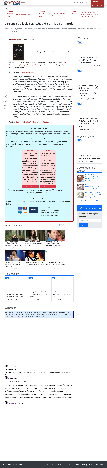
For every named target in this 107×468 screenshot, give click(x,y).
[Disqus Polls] (39, 341)
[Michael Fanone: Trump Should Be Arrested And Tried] (62, 283)
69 (78, 103)
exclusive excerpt (27, 72)
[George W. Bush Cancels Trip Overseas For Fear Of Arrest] (39, 283)
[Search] (89, 2)
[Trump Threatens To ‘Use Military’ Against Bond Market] (89, 48)
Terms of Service (14, 316)
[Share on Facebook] (5, 96)
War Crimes (33, 122)
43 (6, 278)
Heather (81, 99)
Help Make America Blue (89, 201)
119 (79, 42)
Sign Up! (83, 225)
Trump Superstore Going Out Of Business (89, 156)
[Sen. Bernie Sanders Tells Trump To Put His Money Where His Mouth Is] (89, 109)
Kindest (22, 214)
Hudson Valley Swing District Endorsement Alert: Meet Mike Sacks (92, 187)
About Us (55, 465)
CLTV (23, 3)
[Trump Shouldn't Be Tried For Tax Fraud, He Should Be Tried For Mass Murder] (16, 283)
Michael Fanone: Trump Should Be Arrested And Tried (61, 294)
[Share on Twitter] (5, 101)
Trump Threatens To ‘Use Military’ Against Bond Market (88, 60)
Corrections (99, 465)
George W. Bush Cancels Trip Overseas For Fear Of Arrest (38, 294)
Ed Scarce (81, 161)
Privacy (84, 465)
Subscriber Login (97, 5)
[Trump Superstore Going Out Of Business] (89, 146)
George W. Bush (22, 122)
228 (5, 106)
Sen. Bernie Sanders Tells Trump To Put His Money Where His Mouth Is (89, 122)
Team (48, 465)
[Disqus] (39, 385)
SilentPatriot (16, 39)
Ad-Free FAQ (30, 193)
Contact (63, 465)
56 (78, 140)
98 (78, 71)
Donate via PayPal (33, 210)
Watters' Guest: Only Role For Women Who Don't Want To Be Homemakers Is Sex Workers (89, 90)
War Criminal (44, 122)
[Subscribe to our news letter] (86, 2)
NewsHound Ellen (84, 66)
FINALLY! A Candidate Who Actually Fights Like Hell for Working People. (93, 195)
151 (30, 278)
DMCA (90, 465)
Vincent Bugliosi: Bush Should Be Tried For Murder (40, 24)
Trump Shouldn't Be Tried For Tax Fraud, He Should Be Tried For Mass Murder (15, 294)
